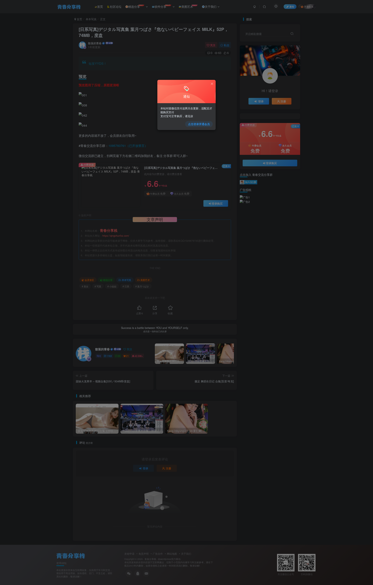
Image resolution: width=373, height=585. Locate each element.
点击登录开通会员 (199, 124)
